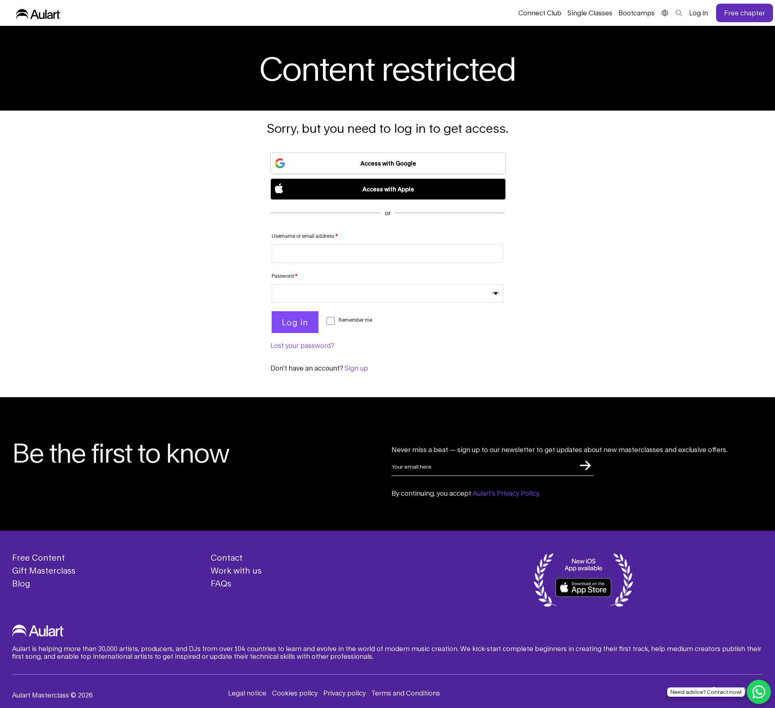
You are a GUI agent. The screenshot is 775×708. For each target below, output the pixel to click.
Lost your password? (302, 345)
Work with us (236, 570)
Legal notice (247, 693)
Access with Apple (388, 189)
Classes (590, 13)
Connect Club (539, 13)
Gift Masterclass (43, 570)
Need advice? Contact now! (705, 692)
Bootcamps (636, 13)
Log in (698, 13)
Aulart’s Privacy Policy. (506, 493)
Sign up (356, 368)
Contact (227, 557)
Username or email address (305, 236)
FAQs (221, 583)
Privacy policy (344, 693)
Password (284, 276)
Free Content (38, 557)
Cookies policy (295, 693)
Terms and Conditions (405, 693)
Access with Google (388, 163)
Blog (21, 583)
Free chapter (744, 13)
